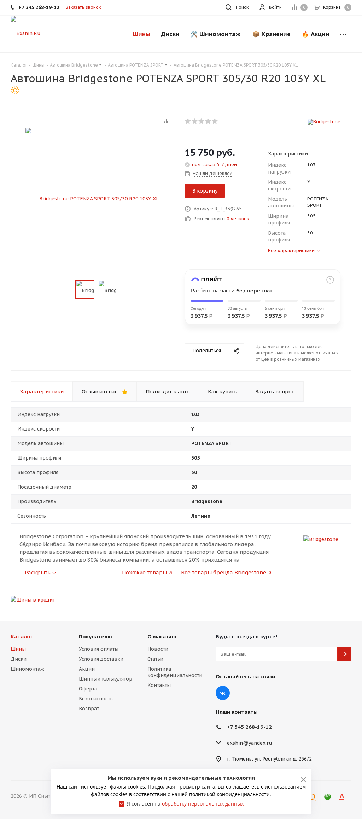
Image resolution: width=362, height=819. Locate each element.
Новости (157, 649)
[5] (215, 121)
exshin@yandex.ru (249, 743)
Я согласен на (185, 803)
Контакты (159, 685)
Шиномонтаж (27, 669)
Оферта (88, 689)
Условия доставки (101, 659)
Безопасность (96, 698)
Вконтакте (223, 693)
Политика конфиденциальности (174, 672)
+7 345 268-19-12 (249, 726)
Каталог (22, 636)
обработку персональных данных (203, 803)
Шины (18, 649)
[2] (195, 121)
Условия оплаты (98, 649)
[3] (201, 121)
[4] (208, 121)
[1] (188, 121)
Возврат (89, 708)
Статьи (155, 659)
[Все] (343, 34)
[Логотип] (26, 33)
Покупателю (95, 636)
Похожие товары (144, 572)
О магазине (162, 636)
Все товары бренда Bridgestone (223, 572)
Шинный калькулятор (105, 679)
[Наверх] (327, 605)
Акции (87, 669)
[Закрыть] (303, 779)
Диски (19, 659)
